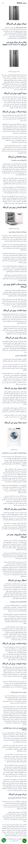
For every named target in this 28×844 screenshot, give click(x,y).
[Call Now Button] (24, 841)
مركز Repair (22, 3)
